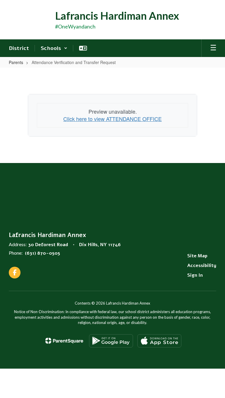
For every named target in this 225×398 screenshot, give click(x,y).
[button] (54, 48)
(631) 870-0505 (42, 253)
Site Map (197, 256)
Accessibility (201, 265)
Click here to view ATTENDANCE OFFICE (112, 118)
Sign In (195, 275)
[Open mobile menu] (213, 48)
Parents (16, 62)
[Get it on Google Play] (111, 340)
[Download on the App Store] (159, 340)
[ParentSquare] (64, 340)
